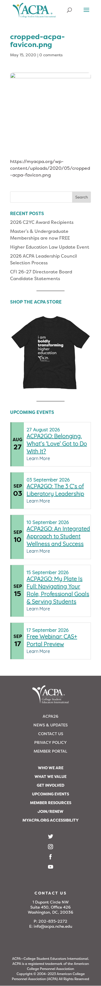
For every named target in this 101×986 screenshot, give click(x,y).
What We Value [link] (50, 776)
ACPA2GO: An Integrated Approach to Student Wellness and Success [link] (58, 536)
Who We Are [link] (50, 767)
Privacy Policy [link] (50, 742)
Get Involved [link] (51, 785)
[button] (86, 13)
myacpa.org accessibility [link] (50, 820)
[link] (34, 12)
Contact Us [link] (50, 733)
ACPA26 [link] (50, 716)
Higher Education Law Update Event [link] (49, 247)
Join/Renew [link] (50, 811)
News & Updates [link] (50, 725)
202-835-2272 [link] (52, 921)
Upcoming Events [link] (50, 794)
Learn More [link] (38, 458)
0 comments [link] (51, 54)
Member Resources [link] (50, 802)
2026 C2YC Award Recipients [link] (42, 222)
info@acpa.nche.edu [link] (53, 926)
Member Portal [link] (50, 751)
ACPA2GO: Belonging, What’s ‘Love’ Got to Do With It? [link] (57, 443)
